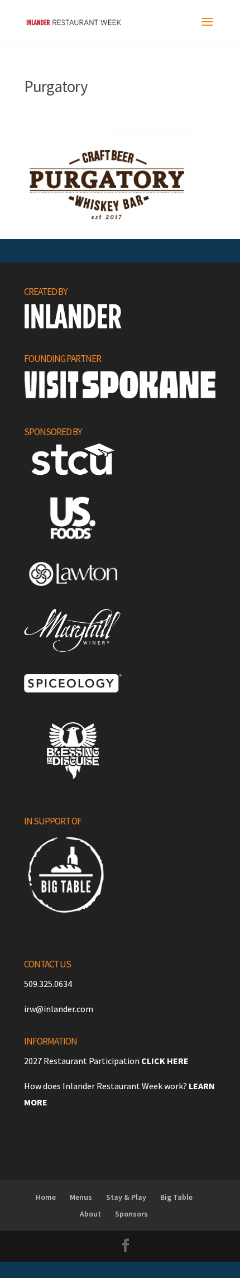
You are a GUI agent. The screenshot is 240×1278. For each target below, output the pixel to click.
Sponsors (131, 1214)
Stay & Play (126, 1197)
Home (46, 1197)
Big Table (176, 1197)
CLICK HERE (165, 1060)
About (90, 1214)
